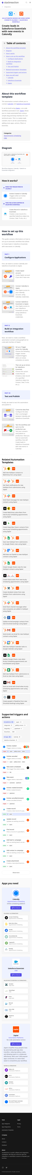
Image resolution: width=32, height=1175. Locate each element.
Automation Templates (8, 1130)
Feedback (4, 1145)
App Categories (6, 1123)
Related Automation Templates (16, 70)
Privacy (19, 1123)
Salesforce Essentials (15, 80)
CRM (5, 138)
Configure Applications (15, 59)
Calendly (10, 78)
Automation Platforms (16, 1038)
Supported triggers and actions (16, 72)
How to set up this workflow (15, 56)
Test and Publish (13, 66)
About (3, 1139)
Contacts (4, 1142)
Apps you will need (12, 75)
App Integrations (6, 1127)
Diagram (9, 51)
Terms (18, 1127)
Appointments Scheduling (12, 136)
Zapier (10, 83)
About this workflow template (16, 48)
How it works (10, 53)
